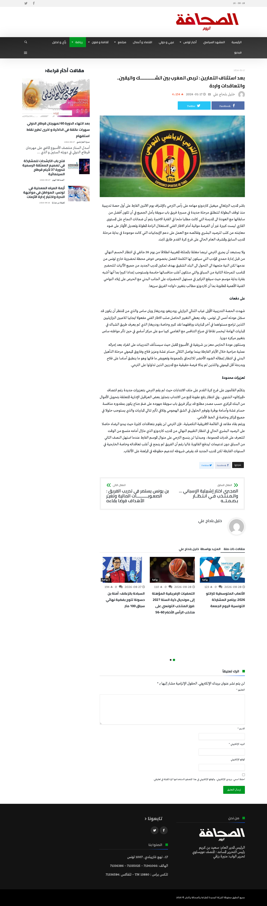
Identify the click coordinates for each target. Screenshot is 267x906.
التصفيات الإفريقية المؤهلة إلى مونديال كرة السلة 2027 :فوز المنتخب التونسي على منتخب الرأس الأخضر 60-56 (173, 602)
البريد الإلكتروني (237, 744)
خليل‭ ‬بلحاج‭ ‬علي (224, 94)
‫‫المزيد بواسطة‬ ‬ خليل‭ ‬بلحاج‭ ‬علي (199, 549)
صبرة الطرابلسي (83, 142)
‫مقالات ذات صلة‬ (234, 549)
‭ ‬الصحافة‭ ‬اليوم (58, 180)
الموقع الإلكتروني (238, 759)
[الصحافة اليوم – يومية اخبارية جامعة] (207, 13)
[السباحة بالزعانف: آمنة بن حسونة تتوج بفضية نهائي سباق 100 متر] (122, 570)
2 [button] (170, 660)
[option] (222, 583)
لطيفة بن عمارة (58, 202)
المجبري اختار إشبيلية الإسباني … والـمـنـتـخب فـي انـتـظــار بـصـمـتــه (208, 493)
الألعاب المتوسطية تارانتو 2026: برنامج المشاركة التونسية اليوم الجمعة (225, 599)
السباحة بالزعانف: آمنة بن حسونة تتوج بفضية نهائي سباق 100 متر (125, 599)
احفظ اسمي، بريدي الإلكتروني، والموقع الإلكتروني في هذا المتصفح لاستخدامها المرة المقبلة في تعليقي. (199, 779)
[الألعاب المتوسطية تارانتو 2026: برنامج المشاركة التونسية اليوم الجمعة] (222, 570)
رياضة (205, 579)
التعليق (240, 689)
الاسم (241, 728)
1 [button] (174, 660)
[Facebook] (33, 3)
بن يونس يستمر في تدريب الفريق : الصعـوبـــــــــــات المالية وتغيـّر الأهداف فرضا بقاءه (137, 493)
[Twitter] (26, 3)
